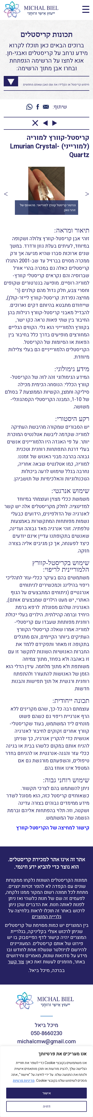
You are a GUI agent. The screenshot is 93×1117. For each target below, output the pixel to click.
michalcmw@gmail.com (46, 1041)
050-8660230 (46, 1033)
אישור (46, 1093)
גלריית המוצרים (46, 916)
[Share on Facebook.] (37, 107)
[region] (46, 1081)
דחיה (46, 1106)
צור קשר (16, 961)
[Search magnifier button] (7, 79)
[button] (6, 194)
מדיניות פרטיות (23, 1080)
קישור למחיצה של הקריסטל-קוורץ (52, 827)
